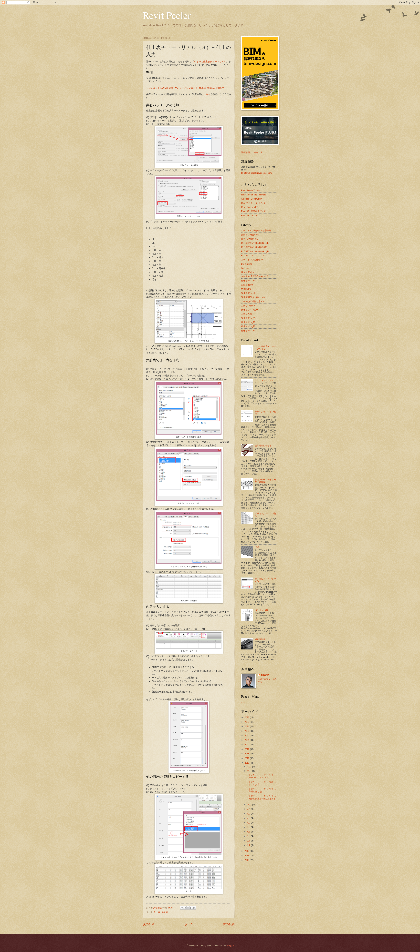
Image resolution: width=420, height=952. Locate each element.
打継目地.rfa (247, 285)
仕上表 (157, 912)
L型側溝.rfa (246, 264)
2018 (247, 753)
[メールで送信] (181, 908)
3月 (249, 836)
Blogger (230, 945)
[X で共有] (188, 908)
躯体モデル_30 (248, 330)
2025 (247, 722)
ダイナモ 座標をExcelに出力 (255, 276)
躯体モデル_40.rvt (249, 310)
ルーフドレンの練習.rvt (252, 259)
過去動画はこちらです (251, 152)
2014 (247, 855)
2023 (247, 731)
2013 (247, 860)
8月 (249, 813)
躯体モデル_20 (248, 326)
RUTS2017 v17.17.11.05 (252, 255)
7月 (249, 818)
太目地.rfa (246, 289)
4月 (249, 831)
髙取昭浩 (265, 675)
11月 (249, 771)
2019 (247, 749)
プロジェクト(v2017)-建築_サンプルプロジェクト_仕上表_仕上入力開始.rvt (185, 88)
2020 (247, 744)
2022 (247, 735)
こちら (207, 94)
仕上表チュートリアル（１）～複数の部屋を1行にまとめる (261, 797)
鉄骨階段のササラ (263, 445)
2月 (249, 841)
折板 (257, 547)
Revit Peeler (167, 15)
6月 (249, 822)
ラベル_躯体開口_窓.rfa (252, 301)
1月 (249, 845)
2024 (247, 726)
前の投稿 (229, 924)
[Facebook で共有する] (191, 908)
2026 (247, 717)
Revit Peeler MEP (249, 207)
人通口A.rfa (246, 314)
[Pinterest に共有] (194, 908)
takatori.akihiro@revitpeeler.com (256, 173)
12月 (249, 766)
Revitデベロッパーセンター (254, 203)
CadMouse (260, 639)
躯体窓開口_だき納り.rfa (253, 297)
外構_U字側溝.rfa (249, 239)
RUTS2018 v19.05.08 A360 (254, 247)
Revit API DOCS (249, 215)
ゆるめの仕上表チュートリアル (210, 61)
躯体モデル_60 (248, 280)
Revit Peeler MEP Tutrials (253, 194)
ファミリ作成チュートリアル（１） (265, 347)
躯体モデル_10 (248, 322)
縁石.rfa (245, 268)
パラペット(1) (261, 610)
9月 (249, 809)
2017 (247, 758)
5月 (249, 827)
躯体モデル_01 (248, 318)
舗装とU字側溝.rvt (250, 234)
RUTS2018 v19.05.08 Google (255, 251)
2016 (247, 763)
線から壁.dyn (247, 272)
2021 (247, 740)
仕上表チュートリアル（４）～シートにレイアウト (261, 776)
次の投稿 (149, 924)
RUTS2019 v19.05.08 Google (255, 243)
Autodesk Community (251, 199)
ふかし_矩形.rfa (248, 305)
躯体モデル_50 (248, 293)
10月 (249, 804)
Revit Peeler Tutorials (251, 190)
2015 (247, 851)
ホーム (188, 924)
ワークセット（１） (264, 380)
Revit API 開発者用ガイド (253, 211)
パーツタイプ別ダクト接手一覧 (256, 230)
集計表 (165, 912)
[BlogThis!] (185, 908)
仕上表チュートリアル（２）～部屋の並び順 (261, 790)
